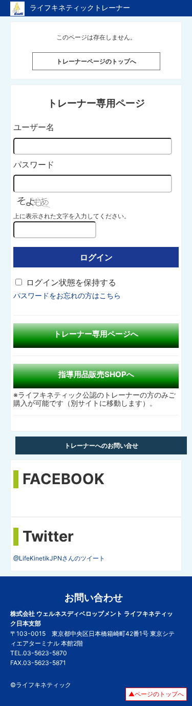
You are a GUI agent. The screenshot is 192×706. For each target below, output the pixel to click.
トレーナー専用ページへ (96, 334)
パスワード (33, 164)
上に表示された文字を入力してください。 (71, 216)
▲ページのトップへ (156, 694)
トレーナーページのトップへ (96, 61)
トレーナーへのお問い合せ (101, 445)
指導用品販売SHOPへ (96, 374)
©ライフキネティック (40, 685)
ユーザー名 (33, 127)
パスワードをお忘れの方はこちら (67, 295)
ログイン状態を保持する (71, 282)
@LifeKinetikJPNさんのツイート (59, 558)
